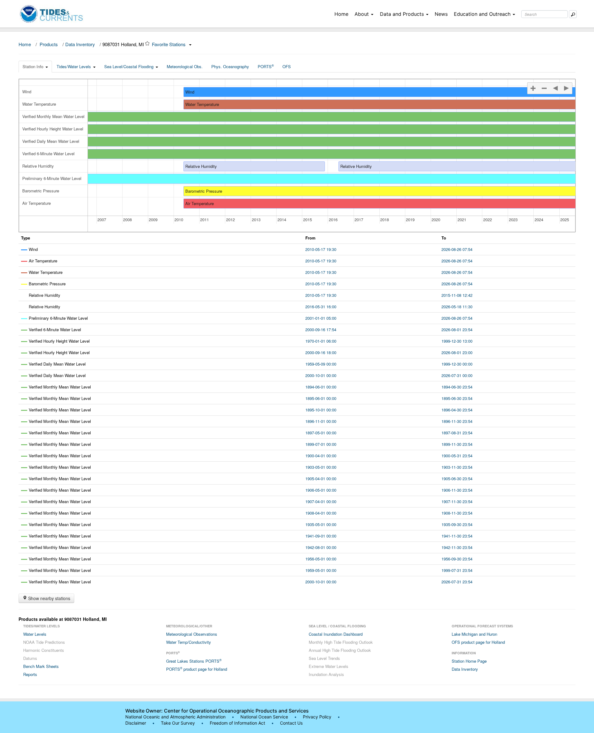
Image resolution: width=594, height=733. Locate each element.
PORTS (266, 66)
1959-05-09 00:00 (320, 364)
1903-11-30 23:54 (456, 467)
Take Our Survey (178, 723)
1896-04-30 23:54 (456, 410)
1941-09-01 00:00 (320, 536)
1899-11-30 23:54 (456, 444)
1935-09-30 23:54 (456, 524)
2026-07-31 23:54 (456, 582)
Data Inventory (80, 44)
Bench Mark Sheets (41, 666)
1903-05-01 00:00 (320, 467)
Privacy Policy (317, 716)
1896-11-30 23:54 (456, 421)
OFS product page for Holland (478, 642)
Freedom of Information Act (237, 723)
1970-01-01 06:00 (320, 341)
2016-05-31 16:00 (320, 306)
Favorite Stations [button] (169, 44)
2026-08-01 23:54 (456, 329)
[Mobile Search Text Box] (573, 14)
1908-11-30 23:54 (456, 513)
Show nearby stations (48, 598)
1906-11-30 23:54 (456, 490)
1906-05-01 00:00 (320, 490)
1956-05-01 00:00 (320, 559)
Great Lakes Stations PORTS (194, 661)
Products (49, 44)
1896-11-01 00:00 (320, 421)
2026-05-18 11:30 (456, 306)
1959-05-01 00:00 (320, 570)
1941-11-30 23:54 (456, 536)
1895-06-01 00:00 (320, 398)
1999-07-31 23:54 (456, 570)
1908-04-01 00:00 (320, 513)
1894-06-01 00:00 (320, 387)
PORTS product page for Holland (196, 669)
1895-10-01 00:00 (320, 410)
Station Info (33, 66)
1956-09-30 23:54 (456, 559)
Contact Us (291, 723)
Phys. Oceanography (230, 66)
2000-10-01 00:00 (320, 375)
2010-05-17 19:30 (320, 249)
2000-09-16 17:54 (320, 329)
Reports (30, 674)
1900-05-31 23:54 (456, 456)
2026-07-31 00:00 (456, 375)
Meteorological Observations (191, 634)
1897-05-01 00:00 (320, 433)
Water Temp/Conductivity (188, 642)
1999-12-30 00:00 (456, 364)
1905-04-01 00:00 (320, 478)
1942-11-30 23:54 (456, 547)
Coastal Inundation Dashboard (336, 634)
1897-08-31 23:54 (456, 433)
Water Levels (34, 634)
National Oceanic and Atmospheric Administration (175, 716)
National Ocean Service (264, 716)
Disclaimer (135, 723)
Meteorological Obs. (185, 66)
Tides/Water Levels (74, 66)
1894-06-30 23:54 (456, 387)
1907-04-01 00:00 (320, 501)
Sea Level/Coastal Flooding (128, 66)
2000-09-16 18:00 (320, 352)
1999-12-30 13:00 (456, 341)
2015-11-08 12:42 (456, 295)
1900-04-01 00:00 (320, 456)
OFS (286, 66)
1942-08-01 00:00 (320, 547)
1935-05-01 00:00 (320, 524)
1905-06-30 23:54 (456, 478)
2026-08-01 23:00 (456, 352)
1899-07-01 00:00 (320, 444)
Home (341, 14)
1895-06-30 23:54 (456, 398)
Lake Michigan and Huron (474, 634)
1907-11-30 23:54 (456, 501)
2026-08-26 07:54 (456, 249)
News (441, 14)
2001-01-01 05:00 (320, 318)
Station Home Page (469, 661)
